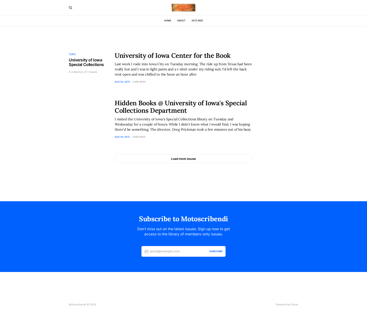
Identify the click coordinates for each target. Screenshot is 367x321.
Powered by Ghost (287, 304)
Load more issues (183, 159)
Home (167, 20)
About (181, 20)
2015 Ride (197, 20)
